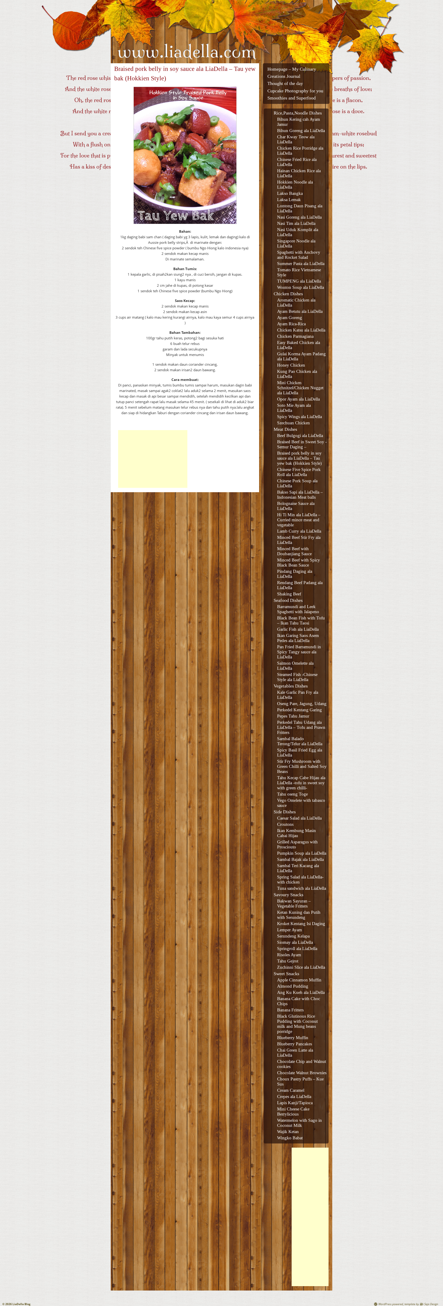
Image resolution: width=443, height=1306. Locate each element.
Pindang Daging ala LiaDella (294, 574)
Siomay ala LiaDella (295, 942)
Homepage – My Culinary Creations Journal (291, 73)
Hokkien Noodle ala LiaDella (295, 185)
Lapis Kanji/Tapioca (295, 1102)
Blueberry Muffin (292, 1037)
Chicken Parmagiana (295, 336)
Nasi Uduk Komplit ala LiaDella (297, 232)
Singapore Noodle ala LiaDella (296, 243)
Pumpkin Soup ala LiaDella (301, 853)
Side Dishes (285, 811)
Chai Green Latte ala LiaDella (295, 1053)
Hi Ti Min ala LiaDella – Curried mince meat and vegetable (298, 519)
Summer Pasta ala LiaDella (300, 263)
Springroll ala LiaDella (297, 948)
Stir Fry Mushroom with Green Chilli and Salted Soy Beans (302, 766)
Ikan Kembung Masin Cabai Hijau (296, 833)
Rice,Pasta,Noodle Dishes (298, 112)
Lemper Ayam (289, 929)
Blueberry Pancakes (294, 1043)
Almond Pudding (292, 986)
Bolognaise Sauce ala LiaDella (295, 506)
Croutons (285, 824)
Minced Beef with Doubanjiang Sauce (294, 551)
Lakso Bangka (290, 193)
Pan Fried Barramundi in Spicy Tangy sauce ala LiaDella (299, 651)
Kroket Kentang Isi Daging (301, 923)
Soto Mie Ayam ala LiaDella (294, 408)
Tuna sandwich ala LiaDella (301, 888)
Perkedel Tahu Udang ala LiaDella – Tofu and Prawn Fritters (301, 727)
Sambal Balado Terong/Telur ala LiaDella (299, 741)
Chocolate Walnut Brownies (301, 1072)
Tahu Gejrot (287, 961)
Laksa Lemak (289, 199)
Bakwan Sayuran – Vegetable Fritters (294, 903)
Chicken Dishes (288, 293)
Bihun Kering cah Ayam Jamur (298, 122)
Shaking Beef (289, 593)
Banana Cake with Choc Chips (298, 1001)
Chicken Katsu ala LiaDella (301, 330)
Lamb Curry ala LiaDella (299, 531)
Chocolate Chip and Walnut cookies (301, 1064)
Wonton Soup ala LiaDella (300, 287)
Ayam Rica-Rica (291, 323)
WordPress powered (390, 1304)
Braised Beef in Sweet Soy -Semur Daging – (302, 444)
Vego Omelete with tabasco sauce (301, 803)
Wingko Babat (290, 1137)
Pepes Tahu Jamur (293, 716)
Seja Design (431, 1304)
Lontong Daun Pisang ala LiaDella (299, 208)
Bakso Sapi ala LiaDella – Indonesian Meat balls (300, 495)
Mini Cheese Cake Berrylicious (293, 1111)
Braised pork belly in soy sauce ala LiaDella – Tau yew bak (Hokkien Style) (299, 458)
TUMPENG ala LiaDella (299, 281)
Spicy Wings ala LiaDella (299, 416)
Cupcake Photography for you (295, 90)
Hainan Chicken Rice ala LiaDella (299, 173)
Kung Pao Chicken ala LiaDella (297, 374)
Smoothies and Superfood (291, 98)
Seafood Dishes (288, 600)
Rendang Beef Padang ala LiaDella (300, 585)
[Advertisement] (152, 459)
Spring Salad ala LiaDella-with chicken (300, 879)
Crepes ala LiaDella (294, 1096)
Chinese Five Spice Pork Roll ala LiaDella (299, 472)
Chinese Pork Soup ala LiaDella (297, 483)
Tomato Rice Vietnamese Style (299, 272)
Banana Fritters (290, 1009)
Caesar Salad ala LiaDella (299, 818)
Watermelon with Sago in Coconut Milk (299, 1123)
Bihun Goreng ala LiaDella (301, 130)
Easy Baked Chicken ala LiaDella (298, 345)
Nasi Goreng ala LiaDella (299, 217)
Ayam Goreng (289, 317)
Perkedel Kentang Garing (299, 709)
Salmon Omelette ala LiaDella (295, 666)
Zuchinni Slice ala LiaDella (301, 967)
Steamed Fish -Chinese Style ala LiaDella (297, 677)
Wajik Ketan (288, 1131)
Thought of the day (285, 83)
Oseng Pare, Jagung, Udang (301, 703)
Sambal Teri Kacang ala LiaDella (298, 868)
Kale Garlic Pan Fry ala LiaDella (297, 695)
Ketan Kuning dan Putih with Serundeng (298, 915)
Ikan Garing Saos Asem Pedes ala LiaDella (298, 638)
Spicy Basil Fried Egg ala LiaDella (299, 752)
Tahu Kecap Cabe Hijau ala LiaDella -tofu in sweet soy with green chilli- (301, 782)
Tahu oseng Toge (292, 794)
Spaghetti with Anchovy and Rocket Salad (298, 255)
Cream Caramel (290, 1090)
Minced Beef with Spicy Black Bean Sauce (298, 562)
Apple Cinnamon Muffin (299, 979)
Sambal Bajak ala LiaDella (300, 859)
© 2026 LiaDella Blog (16, 1304)
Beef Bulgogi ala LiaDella (300, 435)
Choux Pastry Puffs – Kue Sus (300, 1081)
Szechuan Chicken (293, 422)
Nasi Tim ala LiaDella (296, 223)
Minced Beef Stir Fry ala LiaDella (298, 540)
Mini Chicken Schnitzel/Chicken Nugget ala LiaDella (300, 387)
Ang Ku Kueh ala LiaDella (301, 992)
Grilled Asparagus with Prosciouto (297, 844)
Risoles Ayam (289, 954)
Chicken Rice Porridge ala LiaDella (300, 151)
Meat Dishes (285, 429)
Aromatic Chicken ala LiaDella (296, 303)
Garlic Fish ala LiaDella (298, 629)
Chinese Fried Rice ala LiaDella (297, 162)
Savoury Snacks (288, 894)
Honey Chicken (291, 365)
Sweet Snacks (286, 973)
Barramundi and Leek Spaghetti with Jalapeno (298, 609)
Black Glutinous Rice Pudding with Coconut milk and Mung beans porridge (297, 1024)
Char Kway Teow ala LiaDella (295, 139)
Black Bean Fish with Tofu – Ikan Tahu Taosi (301, 620)
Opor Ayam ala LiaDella (298, 399)
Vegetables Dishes (291, 685)
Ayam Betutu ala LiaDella (300, 311)
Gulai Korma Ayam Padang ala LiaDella (301, 356)
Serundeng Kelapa (293, 936)
